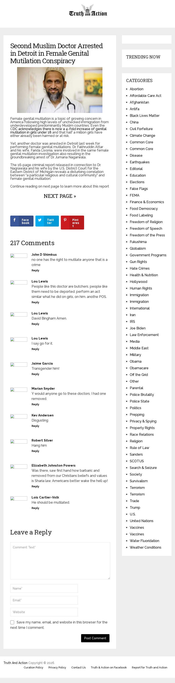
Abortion (136, 89)
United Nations (141, 521)
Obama (135, 361)
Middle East (139, 348)
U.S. (133, 514)
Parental (136, 388)
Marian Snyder (43, 388)
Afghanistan (139, 102)
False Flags (139, 189)
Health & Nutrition (144, 275)
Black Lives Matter (144, 116)
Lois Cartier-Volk (45, 497)
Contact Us (78, 667)
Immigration (139, 295)
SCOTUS (137, 461)
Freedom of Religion (146, 222)
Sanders (136, 454)
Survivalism (139, 481)
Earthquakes (140, 162)
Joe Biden (138, 328)
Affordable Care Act (145, 96)
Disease (136, 155)
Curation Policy (33, 667)
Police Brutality (142, 395)
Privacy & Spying (143, 421)
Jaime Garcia (42, 363)
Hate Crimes (140, 268)
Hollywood (138, 282)
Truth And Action (15, 663)
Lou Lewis (40, 281)
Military (135, 355)
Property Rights (142, 428)
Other (134, 381)
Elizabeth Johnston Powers (54, 465)
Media (135, 341)
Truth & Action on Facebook (109, 667)
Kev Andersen (43, 415)
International (140, 308)
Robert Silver (42, 440)
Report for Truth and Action (149, 667)
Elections (137, 182)
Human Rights (141, 288)
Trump (135, 508)
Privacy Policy (57, 667)
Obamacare (139, 368)
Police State (139, 401)
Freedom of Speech (146, 229)
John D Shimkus (44, 255)
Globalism (138, 248)
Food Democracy (144, 209)
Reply (35, 270)
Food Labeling (141, 215)
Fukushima (138, 242)
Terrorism (137, 488)
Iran (133, 315)
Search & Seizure (143, 468)
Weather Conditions (145, 547)
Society (136, 474)
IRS (132, 322)
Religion (136, 441)
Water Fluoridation (144, 541)
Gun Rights (138, 262)
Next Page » (60, 195)
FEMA (134, 195)
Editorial (136, 169)
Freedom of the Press (147, 235)
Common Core (141, 142)
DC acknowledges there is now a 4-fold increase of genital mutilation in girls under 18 (58, 130)
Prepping (137, 415)
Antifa (134, 109)
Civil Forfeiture (141, 129)
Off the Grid (139, 375)
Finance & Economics (147, 202)
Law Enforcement (144, 335)
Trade (134, 501)
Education (138, 175)
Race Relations (142, 434)
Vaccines (137, 527)
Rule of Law (139, 448)
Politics (135, 408)
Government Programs (148, 255)
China (134, 122)
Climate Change (142, 136)
